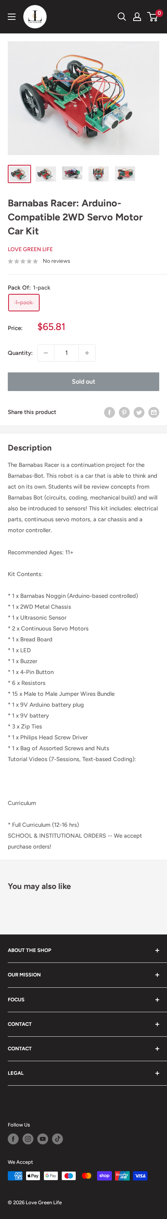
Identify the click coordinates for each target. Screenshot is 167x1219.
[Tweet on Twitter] (139, 412)
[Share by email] (153, 412)
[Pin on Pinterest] (124, 412)
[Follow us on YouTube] (42, 1138)
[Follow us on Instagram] (28, 1138)
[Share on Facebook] (109, 412)
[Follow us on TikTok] (57, 1138)
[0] (153, 16)
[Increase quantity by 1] (87, 353)
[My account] (137, 16)
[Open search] (122, 16)
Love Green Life (30, 249)
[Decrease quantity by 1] (46, 353)
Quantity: (20, 352)
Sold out (83, 381)
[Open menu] (12, 17)
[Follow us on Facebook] (13, 1138)
